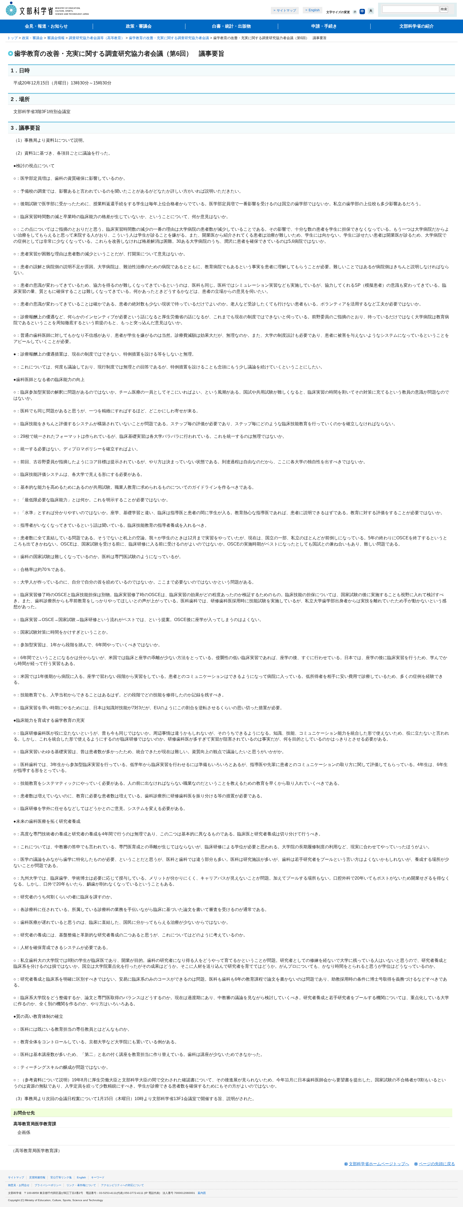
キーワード (97, 1177)
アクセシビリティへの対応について (122, 1185)
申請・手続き (324, 26)
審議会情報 (56, 38)
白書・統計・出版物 (231, 26)
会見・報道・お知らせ (46, 26)
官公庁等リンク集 (61, 1177)
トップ (12, 38)
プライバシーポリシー (48, 1185)
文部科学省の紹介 (416, 26)
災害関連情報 (37, 1177)
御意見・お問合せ (18, 1185)
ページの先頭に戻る (437, 1163)
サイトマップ (286, 10)
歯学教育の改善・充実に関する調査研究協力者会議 (169, 38)
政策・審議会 (139, 26)
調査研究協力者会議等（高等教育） (97, 38)
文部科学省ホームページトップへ (379, 1163)
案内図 (202, 1192)
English (314, 10)
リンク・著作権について (81, 1185)
